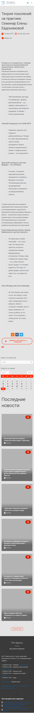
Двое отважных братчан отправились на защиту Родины (15, 614)
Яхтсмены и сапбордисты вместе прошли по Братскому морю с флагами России (16, 543)
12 (12, 384)
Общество (8, 38)
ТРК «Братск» (10, 2)
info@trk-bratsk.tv (23, 665)
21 (21, 386)
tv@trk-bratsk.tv (6, 681)
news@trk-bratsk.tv (7, 669)
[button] (31, 3)
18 (7, 386)
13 (17, 384)
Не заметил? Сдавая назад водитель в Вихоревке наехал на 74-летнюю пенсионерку (16, 578)
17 (3, 386)
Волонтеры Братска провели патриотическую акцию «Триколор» (17, 439)
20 (17, 386)
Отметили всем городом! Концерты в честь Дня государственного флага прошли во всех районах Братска (17, 472)
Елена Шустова (23, 34)
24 (3, 388)
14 (21, 384)
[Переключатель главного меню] (27, 3)
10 (3, 384)
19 (12, 386)
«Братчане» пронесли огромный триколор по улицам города (16, 509)
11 (7, 384)
